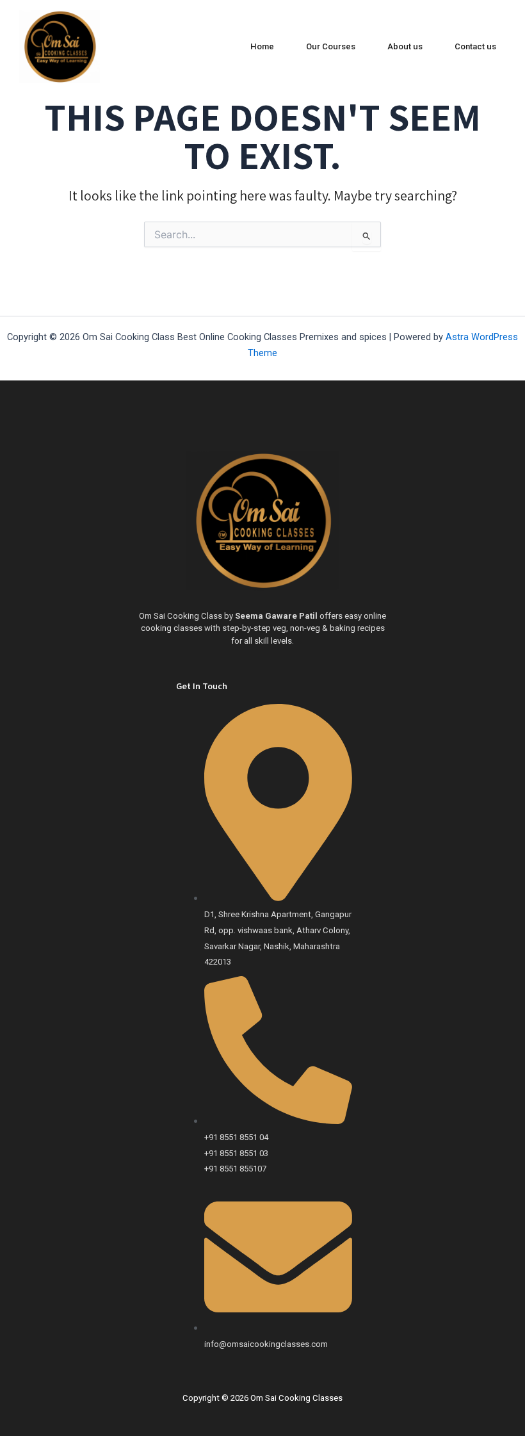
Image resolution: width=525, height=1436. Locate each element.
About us (405, 46)
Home (262, 46)
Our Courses (330, 46)
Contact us (475, 46)
